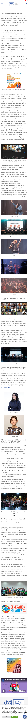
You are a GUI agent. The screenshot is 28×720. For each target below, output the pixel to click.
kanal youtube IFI (5, 387)
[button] (2, 3)
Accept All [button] (14, 716)
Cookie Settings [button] (6, 716)
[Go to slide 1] (13, 515)
